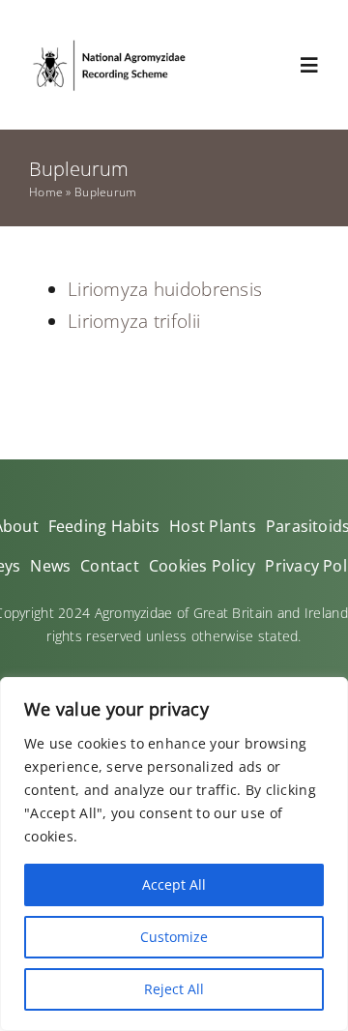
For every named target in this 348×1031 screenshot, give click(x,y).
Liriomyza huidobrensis (165, 289)
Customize (174, 937)
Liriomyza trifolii (134, 321)
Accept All (174, 884)
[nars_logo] (108, 44)
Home (46, 192)
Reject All (174, 989)
